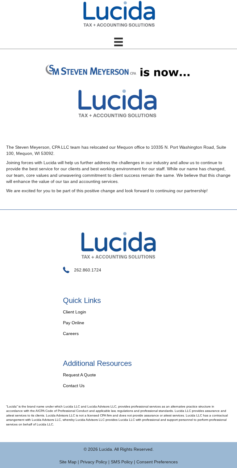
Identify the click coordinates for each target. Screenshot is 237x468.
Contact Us (74, 385)
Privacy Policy (93, 461)
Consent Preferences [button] (157, 461)
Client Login (74, 311)
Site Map (68, 461)
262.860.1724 (87, 269)
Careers (71, 333)
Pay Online (73, 322)
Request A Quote (79, 374)
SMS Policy (122, 461)
